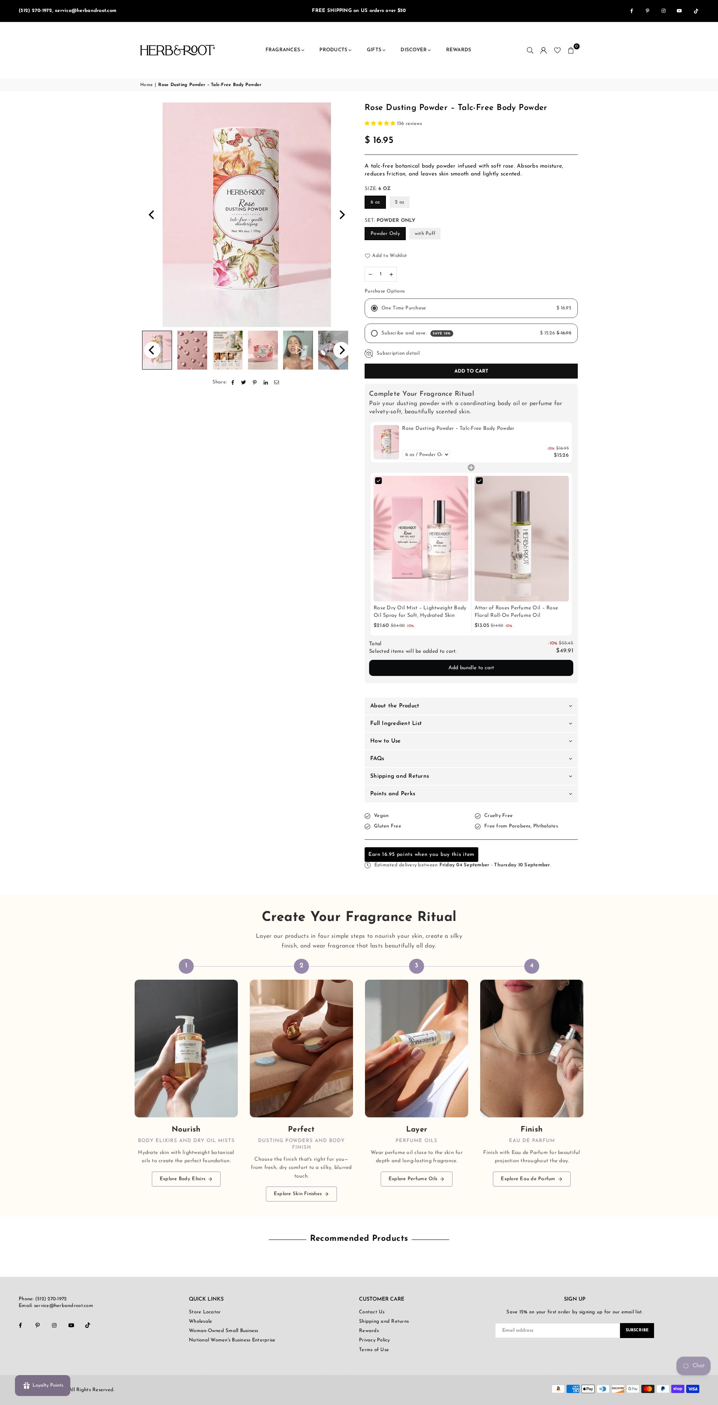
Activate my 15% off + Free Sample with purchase (359, 767)
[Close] (500, 602)
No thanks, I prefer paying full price (359, 791)
